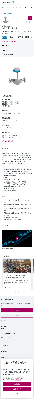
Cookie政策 (18, 379)
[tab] (5, 37)
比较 (30, 22)
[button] (17, 310)
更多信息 (4, 320)
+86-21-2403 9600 (10, 333)
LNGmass (11, 13)
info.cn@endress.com (11, 338)
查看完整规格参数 (8, 141)
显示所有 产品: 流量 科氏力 (9, 41)
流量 (4, 13)
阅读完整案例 (8, 287)
